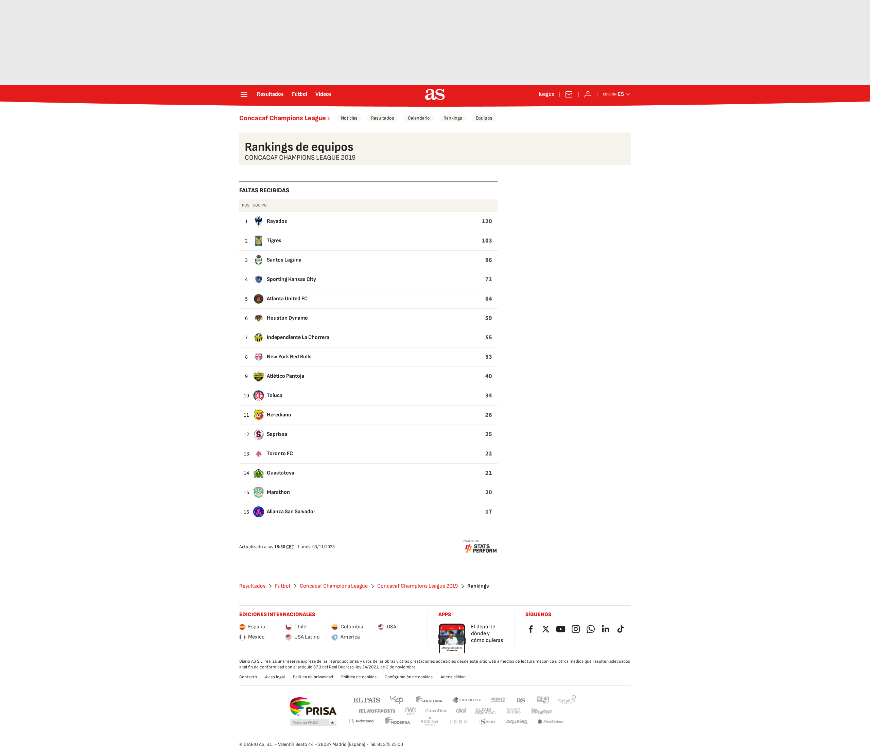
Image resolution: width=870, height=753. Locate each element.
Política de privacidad (313, 677)
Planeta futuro (514, 711)
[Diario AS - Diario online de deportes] (435, 94)
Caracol (567, 699)
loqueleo (516, 722)
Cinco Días (436, 711)
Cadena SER (498, 699)
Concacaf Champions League (282, 118)
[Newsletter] (569, 94)
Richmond (361, 721)
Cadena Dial (461, 711)
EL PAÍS (367, 699)
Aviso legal (275, 677)
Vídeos (323, 94)
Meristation (550, 722)
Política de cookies (359, 677)
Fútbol (299, 94)
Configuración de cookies (409, 677)
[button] (313, 722)
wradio (410, 711)
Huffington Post (376, 711)
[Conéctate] (588, 94)
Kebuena (541, 711)
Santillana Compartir (466, 699)
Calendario (419, 118)
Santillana (428, 699)
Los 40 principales (396, 699)
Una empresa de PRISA (312, 706)
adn (543, 699)
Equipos (484, 118)
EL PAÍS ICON (458, 722)
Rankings (452, 118)
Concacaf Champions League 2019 (417, 586)
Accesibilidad (453, 677)
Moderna (398, 722)
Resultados (270, 94)
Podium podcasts (429, 722)
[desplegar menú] (244, 94)
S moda (487, 722)
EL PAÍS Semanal (485, 711)
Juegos (546, 94)
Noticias (349, 118)
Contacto (248, 677)
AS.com (521, 699)
